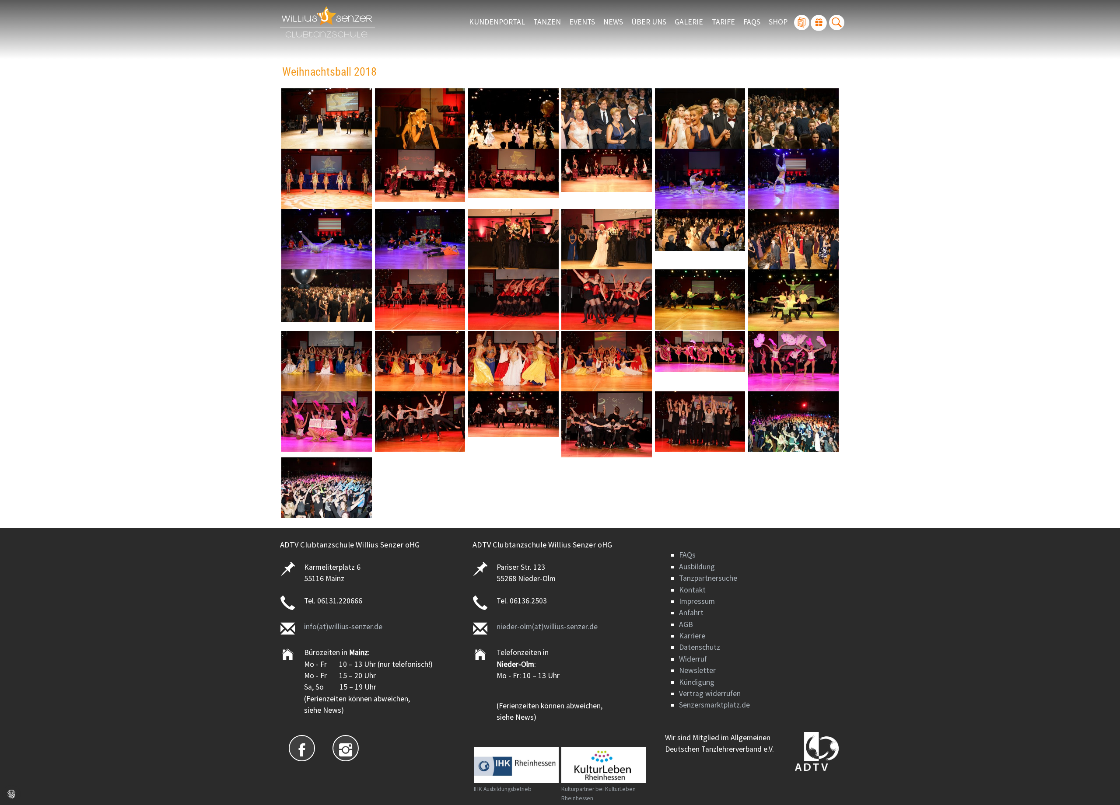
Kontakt (692, 590)
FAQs (687, 555)
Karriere (692, 636)
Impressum (697, 601)
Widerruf (693, 659)
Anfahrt (691, 612)
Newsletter (697, 670)
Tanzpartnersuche (708, 578)
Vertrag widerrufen (710, 693)
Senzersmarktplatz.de (714, 705)
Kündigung (696, 682)
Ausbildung (697, 567)
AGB (686, 624)
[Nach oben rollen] (1099, 784)
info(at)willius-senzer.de (343, 626)
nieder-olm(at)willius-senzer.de (547, 626)
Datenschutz (699, 647)
